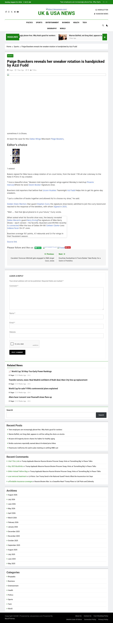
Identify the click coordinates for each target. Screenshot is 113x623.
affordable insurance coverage (20, 481)
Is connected (13, 225)
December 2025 (14, 532)
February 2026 (13, 522)
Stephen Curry (43, 204)
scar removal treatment (17, 476)
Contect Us (87, 616)
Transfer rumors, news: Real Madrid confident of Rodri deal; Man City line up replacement (48, 380)
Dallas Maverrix (14, 220)
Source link (12, 242)
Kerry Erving (32, 220)
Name (12, 313)
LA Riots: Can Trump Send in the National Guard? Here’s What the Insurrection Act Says (61, 476)
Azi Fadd (71, 190)
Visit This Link (13, 461)
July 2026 (11, 499)
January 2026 (13, 527)
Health (76, 23)
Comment (13, 286)
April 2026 (11, 513)
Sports (39, 23)
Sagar (11, 70)
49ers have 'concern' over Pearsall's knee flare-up (30, 397)
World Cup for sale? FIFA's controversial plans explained (33, 388)
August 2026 (12, 495)
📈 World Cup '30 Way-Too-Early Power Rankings (30, 371)
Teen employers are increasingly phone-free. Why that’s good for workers (35, 430)
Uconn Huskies (49, 190)
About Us (78, 616)
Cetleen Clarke (52, 225)
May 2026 (11, 509)
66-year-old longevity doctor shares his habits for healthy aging (32, 439)
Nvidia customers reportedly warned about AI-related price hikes (32, 443)
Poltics (29, 23)
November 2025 (14, 536)
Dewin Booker (35, 185)
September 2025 (14, 545)
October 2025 (13, 541)
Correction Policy (90, 619)
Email (12, 323)
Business (66, 23)
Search (10, 410)
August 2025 (12, 550)
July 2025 (11, 554)
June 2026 (12, 504)
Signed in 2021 (60, 206)
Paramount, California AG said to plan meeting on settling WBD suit (33, 448)
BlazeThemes (10, 618)
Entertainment (52, 23)
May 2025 (11, 564)
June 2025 (12, 559)
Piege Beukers (57, 139)
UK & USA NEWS (56, 13)
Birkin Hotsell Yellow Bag (17, 471)
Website (12, 332)
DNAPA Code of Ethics (74, 619)
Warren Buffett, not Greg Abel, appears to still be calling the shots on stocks (80, 2)
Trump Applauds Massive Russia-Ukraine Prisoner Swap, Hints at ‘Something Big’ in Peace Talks (57, 461)
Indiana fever (13, 228)
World (63, 28)
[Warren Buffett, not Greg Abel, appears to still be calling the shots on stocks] (48, 38)
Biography (52, 28)
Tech (85, 23)
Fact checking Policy (101, 616)
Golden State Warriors (17, 204)
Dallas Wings (35, 139)
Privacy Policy (103, 619)
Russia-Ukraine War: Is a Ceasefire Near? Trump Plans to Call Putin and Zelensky (64, 481)
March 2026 (12, 518)
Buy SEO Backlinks (15, 466)
